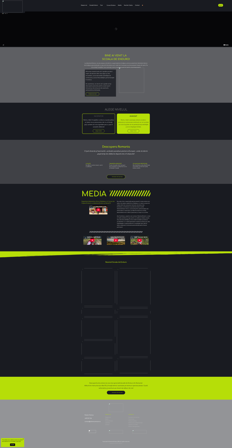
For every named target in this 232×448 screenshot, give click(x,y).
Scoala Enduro (109, 420)
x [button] (23, 439)
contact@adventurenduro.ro (93, 421)
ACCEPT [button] (12, 444)
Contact (107, 424)
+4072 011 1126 (88, 418)
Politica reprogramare (133, 426)
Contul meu (131, 419)
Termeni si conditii (133, 424)
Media (107, 419)
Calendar (107, 422)
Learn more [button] (18, 441)
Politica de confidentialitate (135, 422)
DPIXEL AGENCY (119, 443)
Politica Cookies (132, 420)
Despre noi (108, 417)
